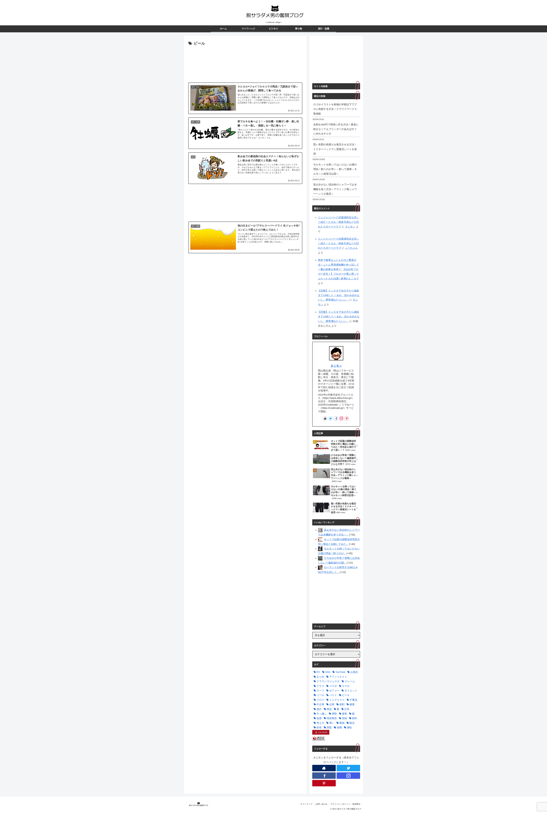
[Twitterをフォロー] (330, 418)
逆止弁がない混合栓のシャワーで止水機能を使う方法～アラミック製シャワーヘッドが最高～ (335, 189)
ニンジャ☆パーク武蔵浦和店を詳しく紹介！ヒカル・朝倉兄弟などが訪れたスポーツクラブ (338, 222)
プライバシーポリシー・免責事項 (345, 804)
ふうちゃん (351, 248)
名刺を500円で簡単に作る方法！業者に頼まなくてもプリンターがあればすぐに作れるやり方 (336, 129)
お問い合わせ (321, 804)
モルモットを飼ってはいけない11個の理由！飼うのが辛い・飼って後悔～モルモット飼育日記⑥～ (335, 169)
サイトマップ (306, 804)
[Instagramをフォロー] (341, 418)
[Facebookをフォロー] (336, 418)
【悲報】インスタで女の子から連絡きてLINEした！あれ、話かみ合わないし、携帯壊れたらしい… (339, 295)
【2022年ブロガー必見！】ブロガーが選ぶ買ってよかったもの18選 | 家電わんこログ (338, 274)
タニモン (350, 226)
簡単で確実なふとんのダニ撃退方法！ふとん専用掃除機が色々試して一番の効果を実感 (338, 265)
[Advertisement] (245, 63)
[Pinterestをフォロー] (347, 418)
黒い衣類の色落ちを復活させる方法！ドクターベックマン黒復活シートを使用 (335, 149)
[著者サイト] (325, 418)
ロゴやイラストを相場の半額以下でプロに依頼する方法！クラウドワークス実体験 (335, 109)
